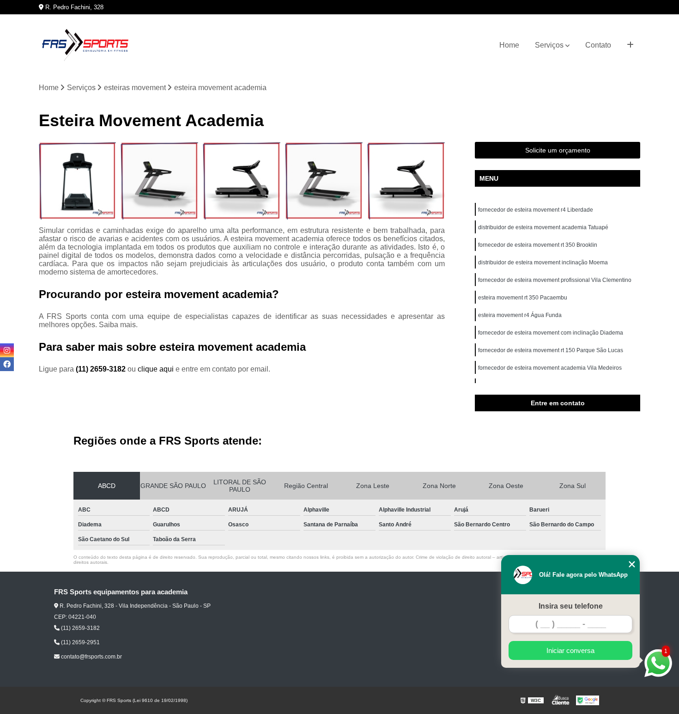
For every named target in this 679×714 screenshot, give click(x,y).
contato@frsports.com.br (91, 656)
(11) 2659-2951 (80, 642)
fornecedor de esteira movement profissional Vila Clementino (554, 280)
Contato (598, 45)
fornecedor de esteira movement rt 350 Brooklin (537, 245)
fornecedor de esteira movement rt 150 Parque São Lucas (550, 350)
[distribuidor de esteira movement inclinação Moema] (324, 181)
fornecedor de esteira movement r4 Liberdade (535, 210)
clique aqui (156, 369)
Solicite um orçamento (557, 150)
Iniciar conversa (570, 650)
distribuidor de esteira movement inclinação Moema (543, 262)
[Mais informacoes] (630, 45)
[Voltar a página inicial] (85, 45)
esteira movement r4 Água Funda (520, 315)
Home (509, 45)
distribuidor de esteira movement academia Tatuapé (543, 227)
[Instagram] (7, 350)
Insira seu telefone (571, 606)
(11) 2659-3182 (101, 369)
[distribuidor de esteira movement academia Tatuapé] (159, 181)
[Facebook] (7, 364)
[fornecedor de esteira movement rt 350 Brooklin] (241, 181)
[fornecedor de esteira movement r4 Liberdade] (77, 181)
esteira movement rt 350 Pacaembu (522, 297)
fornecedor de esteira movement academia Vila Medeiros (550, 368)
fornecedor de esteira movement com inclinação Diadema (550, 333)
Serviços (549, 45)
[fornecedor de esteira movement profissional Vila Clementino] (406, 181)
